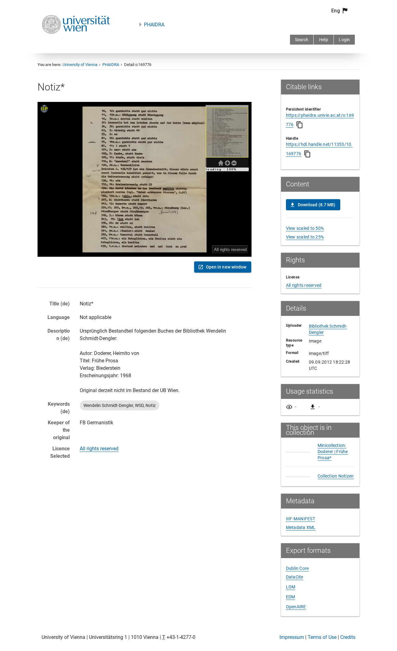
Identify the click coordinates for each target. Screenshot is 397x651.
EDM (290, 613)
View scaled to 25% (305, 236)
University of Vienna (80, 64)
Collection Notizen (336, 492)
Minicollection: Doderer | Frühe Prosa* (333, 460)
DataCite (294, 593)
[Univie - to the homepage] (76, 42)
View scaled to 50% (305, 228)
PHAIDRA (154, 25)
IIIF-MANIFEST (300, 535)
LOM (291, 603)
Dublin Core (297, 584)
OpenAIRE (296, 623)
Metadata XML (301, 543)
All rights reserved (99, 449)
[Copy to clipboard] (299, 125)
